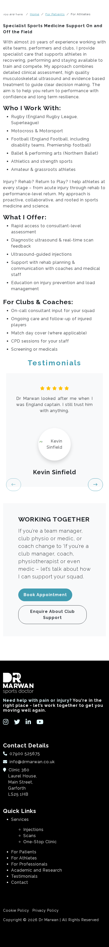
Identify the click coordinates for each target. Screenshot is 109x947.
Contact (19, 882)
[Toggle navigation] (101, 11)
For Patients (24, 852)
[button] (95, 484)
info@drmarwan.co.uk (32, 761)
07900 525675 (24, 753)
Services (20, 819)
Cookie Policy (16, 910)
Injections (33, 829)
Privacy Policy (45, 910)
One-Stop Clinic (40, 841)
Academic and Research (36, 870)
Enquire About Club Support (52, 614)
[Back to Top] (54, 935)
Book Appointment (45, 594)
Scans (29, 835)
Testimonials (24, 876)
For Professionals (29, 864)
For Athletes (24, 858)
